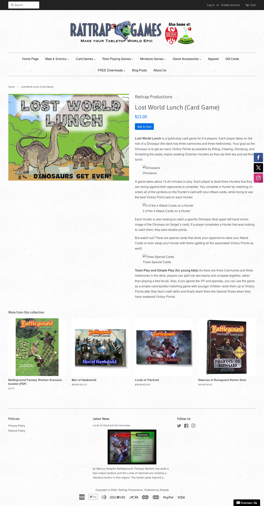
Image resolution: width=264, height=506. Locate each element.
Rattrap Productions (130, 490)
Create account (230, 5)
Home (11, 86)
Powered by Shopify (156, 490)
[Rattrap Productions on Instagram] (193, 426)
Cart (253, 5)
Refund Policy (16, 430)
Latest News (101, 418)
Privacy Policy (16, 425)
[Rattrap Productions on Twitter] (179, 426)
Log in (211, 5)
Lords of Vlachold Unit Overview (111, 425)
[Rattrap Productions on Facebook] (186, 426)
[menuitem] (32, 58)
